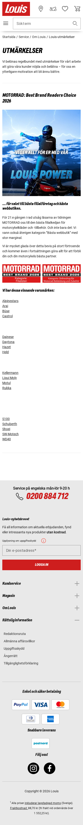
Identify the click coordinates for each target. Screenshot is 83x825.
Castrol (7, 316)
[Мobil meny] (5, 23)
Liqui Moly (9, 378)
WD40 (6, 439)
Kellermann (10, 373)
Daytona (8, 342)
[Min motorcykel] (53, 8)
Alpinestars (10, 301)
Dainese (8, 337)
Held (5, 352)
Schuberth (9, 424)
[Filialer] (40, 8)
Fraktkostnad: (19, 808)
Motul (6, 383)
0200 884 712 (47, 496)
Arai (5, 306)
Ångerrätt (11, 656)
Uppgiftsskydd (14, 648)
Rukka (6, 388)
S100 (6, 419)
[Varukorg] (77, 8)
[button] (75, 23)
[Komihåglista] (65, 8)
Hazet (6, 347)
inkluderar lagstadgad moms (43, 803)
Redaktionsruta (15, 634)
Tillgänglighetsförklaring (21, 663)
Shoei (6, 429)
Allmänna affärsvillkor (19, 641)
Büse (5, 311)
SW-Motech (10, 434)
